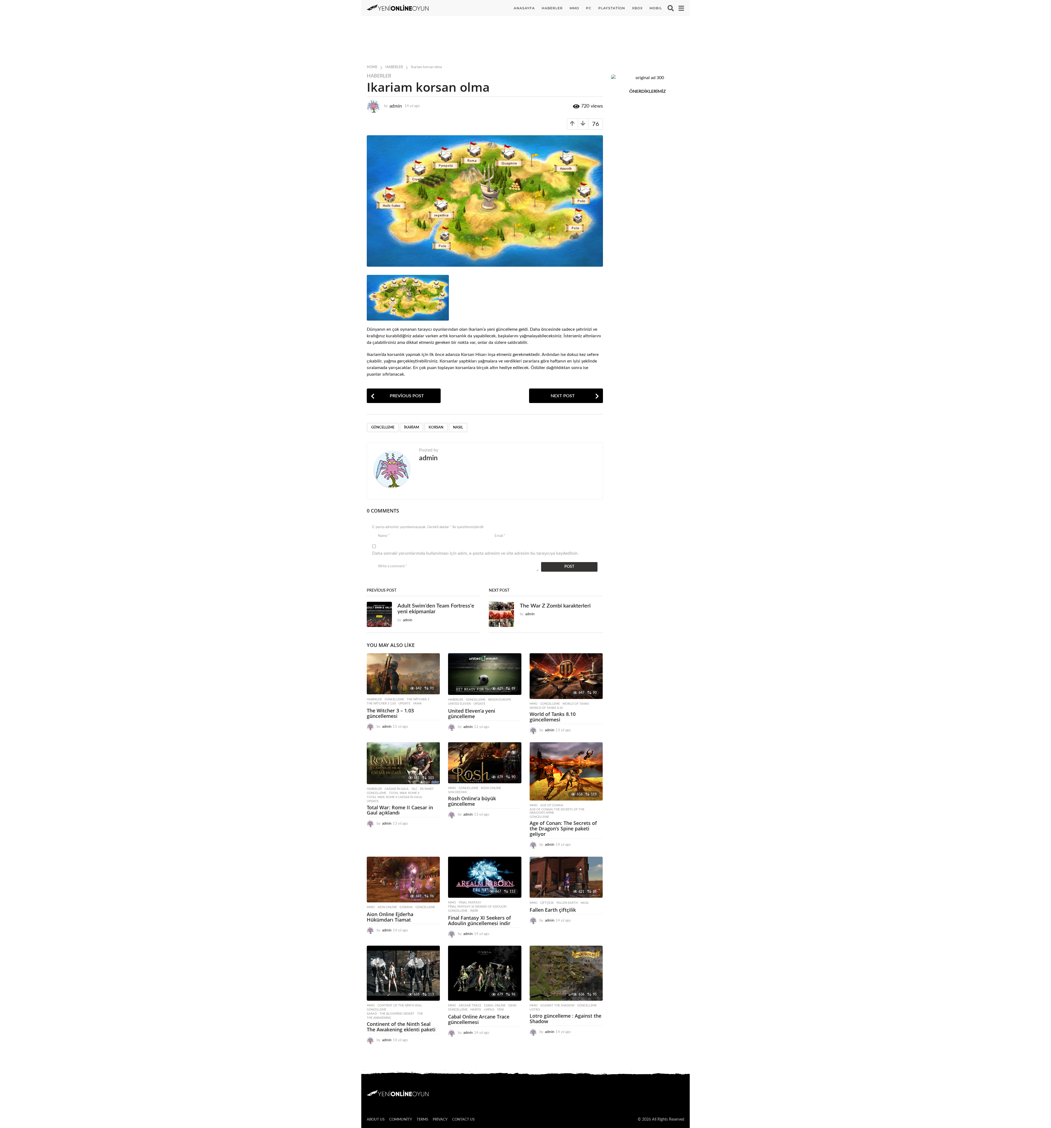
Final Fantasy (470, 902)
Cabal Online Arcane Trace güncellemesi (478, 1019)
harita (475, 1009)
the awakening (379, 1017)
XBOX (637, 8)
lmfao (489, 1009)
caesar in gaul (397, 788)
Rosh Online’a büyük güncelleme (472, 801)
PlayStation (611, 8)
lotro (535, 1009)
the (420, 1013)
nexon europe (499, 699)
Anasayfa (524, 8)
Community (400, 1119)
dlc (414, 788)
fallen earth (567, 902)
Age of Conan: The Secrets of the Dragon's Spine (557, 811)
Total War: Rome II (404, 793)
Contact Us (463, 1119)
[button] (671, 8)
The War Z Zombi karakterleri (555, 606)
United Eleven (459, 703)
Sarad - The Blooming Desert (390, 1013)
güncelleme (382, 427)
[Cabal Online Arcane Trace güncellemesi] (484, 973)
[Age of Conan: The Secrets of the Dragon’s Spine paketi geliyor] (566, 771)
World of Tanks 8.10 (546, 707)
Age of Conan (551, 805)
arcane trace (470, 1005)
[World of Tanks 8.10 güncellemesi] (566, 676)
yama (417, 703)
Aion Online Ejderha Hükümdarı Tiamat (390, 917)
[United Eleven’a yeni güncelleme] (484, 674)
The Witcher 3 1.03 (381, 703)
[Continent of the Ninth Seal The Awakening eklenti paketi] (403, 973)
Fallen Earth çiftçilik (553, 910)
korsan (436, 427)
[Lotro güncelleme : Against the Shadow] (566, 973)
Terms (422, 1119)
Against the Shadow (557, 1005)
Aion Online (387, 907)
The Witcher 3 (418, 699)
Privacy (440, 1119)
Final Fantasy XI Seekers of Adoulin (477, 906)
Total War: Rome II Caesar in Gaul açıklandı (400, 810)
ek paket (427, 788)
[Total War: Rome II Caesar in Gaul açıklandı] (403, 763)
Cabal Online (495, 1005)
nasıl (458, 427)
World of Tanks (575, 703)
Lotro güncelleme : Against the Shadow (565, 1018)
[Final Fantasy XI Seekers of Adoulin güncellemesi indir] (484, 877)
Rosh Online (491, 788)
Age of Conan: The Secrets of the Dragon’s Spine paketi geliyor (563, 828)
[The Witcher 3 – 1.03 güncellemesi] (403, 674)
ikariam (411, 427)
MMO (574, 8)
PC (588, 8)
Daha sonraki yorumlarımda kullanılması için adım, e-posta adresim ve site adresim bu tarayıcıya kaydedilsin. (475, 553)
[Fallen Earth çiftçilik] (566, 877)
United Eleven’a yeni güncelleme (471, 713)
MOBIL (655, 8)
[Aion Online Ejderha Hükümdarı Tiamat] (403, 879)
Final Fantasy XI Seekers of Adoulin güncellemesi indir (479, 920)
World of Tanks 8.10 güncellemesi (553, 717)
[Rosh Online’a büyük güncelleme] (484, 763)
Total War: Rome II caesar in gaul (394, 797)
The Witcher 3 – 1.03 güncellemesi (390, 713)
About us (376, 1119)
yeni (500, 1009)
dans (512, 1005)
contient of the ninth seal (399, 1005)
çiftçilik (547, 902)
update (404, 703)
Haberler (552, 8)
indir (474, 910)
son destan (457, 792)
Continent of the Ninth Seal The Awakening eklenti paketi (401, 1027)
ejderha (406, 907)
